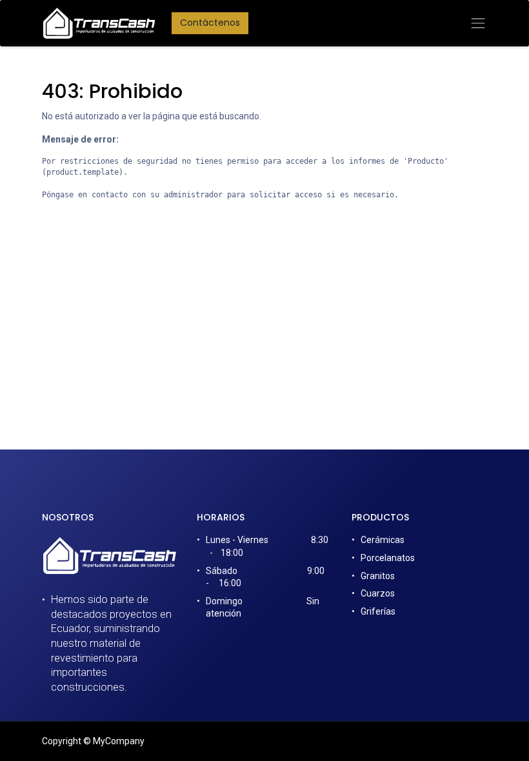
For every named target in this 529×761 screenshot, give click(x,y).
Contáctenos (210, 22)
